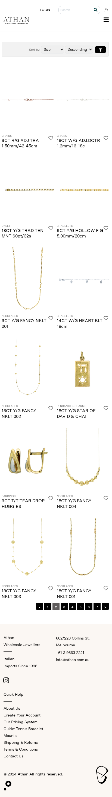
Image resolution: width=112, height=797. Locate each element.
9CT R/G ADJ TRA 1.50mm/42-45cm (20, 143)
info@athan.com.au (72, 660)
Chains (7, 136)
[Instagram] (6, 680)
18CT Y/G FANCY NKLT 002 (19, 413)
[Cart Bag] (106, 10)
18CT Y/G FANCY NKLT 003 (19, 593)
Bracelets (65, 226)
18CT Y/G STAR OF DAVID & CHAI (76, 413)
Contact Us (13, 756)
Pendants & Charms (71, 406)
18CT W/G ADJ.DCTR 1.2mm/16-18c (78, 143)
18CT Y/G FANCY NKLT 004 (74, 503)
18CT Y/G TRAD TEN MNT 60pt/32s (22, 233)
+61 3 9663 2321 (70, 652)
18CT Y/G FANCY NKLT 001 (74, 593)
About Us (12, 708)
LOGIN (45, 10)
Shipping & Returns (21, 742)
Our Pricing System (21, 722)
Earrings (8, 496)
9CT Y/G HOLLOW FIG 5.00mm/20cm (80, 233)
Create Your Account (22, 715)
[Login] (51, 142)
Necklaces (10, 316)
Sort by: (34, 50)
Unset (6, 226)
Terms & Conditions (21, 749)
